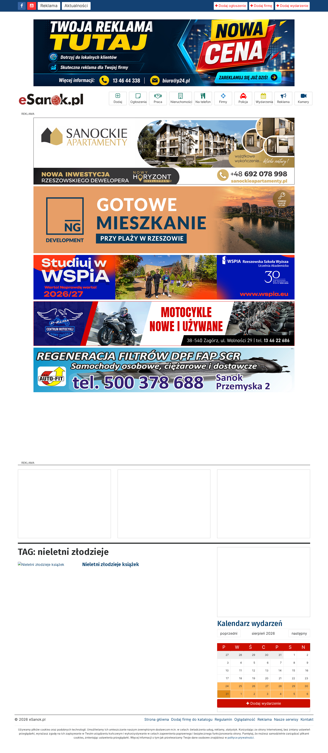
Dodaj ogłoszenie (232, 6)
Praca (158, 102)
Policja (243, 102)
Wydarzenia (264, 102)
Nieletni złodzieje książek (110, 564)
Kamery (303, 102)
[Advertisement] (164, 425)
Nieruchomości (181, 102)
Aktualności (76, 5)
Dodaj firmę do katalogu (191, 719)
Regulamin (223, 719)
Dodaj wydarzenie (293, 6)
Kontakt (307, 719)
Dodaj (118, 102)
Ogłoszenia (138, 102)
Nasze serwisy (286, 719)
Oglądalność (244, 719)
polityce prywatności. (241, 737)
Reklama (49, 5)
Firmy (223, 102)
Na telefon (203, 102)
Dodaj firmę (262, 6)
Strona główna (156, 719)
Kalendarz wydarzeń (249, 623)
